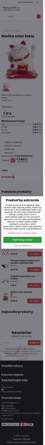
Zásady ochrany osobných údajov (22, 233)
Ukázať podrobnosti (22, 245)
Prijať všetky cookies (22, 240)
